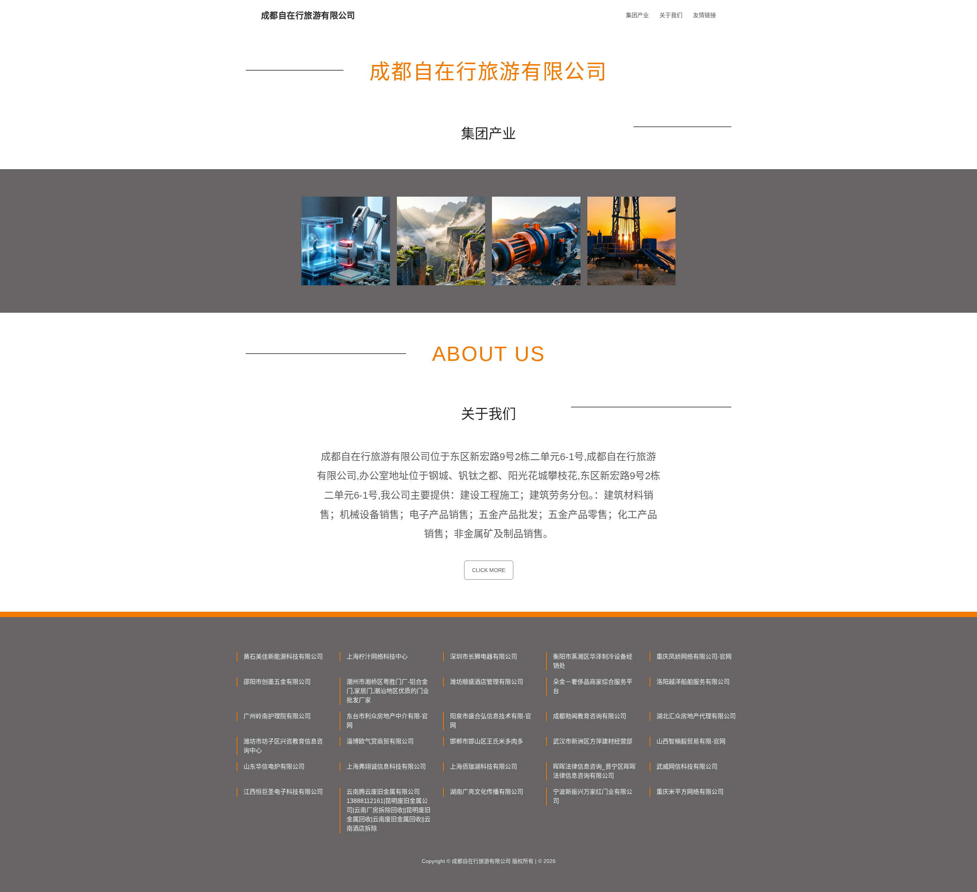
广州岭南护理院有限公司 (277, 716)
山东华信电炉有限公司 (274, 766)
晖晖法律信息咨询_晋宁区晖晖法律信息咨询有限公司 (594, 771)
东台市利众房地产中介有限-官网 (387, 721)
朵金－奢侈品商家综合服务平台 (592, 686)
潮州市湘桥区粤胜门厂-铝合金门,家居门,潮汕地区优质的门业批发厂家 (388, 691)
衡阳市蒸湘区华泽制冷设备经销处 (592, 661)
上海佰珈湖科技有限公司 (483, 766)
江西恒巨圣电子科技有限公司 (283, 792)
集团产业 (637, 15)
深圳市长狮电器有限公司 (483, 656)
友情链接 (704, 15)
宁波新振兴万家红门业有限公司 (592, 796)
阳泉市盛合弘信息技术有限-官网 (490, 721)
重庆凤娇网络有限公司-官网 (694, 656)
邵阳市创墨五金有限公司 (277, 682)
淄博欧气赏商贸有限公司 (380, 741)
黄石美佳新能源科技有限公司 (283, 656)
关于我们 (670, 15)
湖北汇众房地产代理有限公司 (696, 716)
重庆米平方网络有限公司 (690, 792)
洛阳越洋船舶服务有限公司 (693, 682)
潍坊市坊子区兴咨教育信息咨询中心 (283, 746)
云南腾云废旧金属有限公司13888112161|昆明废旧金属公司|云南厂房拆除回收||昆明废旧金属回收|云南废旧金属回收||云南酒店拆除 (388, 810)
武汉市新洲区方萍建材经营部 (592, 741)
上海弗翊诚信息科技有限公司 (386, 766)
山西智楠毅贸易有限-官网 (690, 741)
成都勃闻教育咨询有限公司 (589, 716)
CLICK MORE (488, 570)
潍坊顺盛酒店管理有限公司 (486, 682)
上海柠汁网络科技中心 (377, 656)
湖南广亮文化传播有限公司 (486, 792)
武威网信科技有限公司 (686, 766)
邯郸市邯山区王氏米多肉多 (486, 741)
